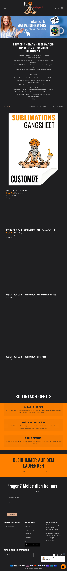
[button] (5, 8)
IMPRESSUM (28, 526)
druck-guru (31, 568)
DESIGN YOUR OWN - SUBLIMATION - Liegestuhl (26, 356)
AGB (26, 541)
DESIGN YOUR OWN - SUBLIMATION (16, 191)
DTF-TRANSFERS (9, 526)
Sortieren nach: (33, 106)
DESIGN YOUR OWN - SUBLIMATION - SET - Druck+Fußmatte (31, 230)
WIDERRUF (28, 533)
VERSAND (28, 537)
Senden (12, 514)
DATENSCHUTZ (29, 530)
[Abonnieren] (46, 472)
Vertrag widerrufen (32, 545)
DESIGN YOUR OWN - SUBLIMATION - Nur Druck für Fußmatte (31, 294)
